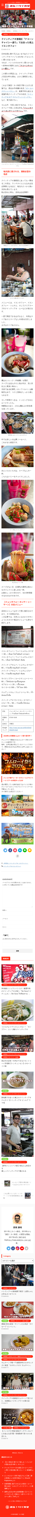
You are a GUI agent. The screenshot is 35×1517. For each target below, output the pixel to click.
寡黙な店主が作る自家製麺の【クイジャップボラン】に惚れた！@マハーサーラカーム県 (18, 1494)
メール (5, 919)
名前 (4, 910)
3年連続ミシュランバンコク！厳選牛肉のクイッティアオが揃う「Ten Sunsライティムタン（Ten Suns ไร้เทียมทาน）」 (16, 991)
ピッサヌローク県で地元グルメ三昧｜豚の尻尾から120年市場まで (18, 1477)
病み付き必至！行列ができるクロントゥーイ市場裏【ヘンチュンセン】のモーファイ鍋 (16, 1063)
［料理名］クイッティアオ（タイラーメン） (15, 863)
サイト (4, 927)
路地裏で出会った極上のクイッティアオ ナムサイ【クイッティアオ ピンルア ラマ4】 (16, 1100)
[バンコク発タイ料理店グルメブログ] (17, 6)
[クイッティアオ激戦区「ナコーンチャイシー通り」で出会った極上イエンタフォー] (20, 850)
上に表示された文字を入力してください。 (15, 939)
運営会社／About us (17, 1453)
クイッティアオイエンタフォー (12, 866)
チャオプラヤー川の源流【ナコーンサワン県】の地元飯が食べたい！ (18, 1468)
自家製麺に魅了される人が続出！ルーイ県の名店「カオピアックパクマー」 (18, 1485)
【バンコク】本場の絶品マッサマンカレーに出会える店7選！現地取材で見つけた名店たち (17, 1433)
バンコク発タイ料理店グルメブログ (17, 1501)
